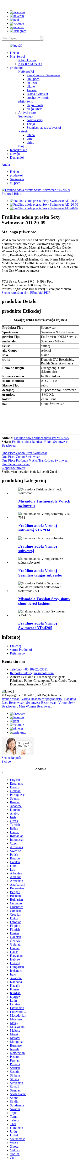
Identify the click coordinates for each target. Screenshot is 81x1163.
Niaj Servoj (17, 56)
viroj (30, 139)
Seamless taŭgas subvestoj (44, 127)
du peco (32, 82)
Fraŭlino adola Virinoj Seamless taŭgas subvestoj (40, 572)
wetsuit (23, 131)
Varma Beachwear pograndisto (42, 699)
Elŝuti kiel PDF (40, 292)
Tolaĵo (31, 124)
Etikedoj (15, 646)
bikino (31, 86)
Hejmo (14, 52)
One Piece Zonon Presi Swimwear (24, 453)
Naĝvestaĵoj (26, 71)
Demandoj (17, 157)
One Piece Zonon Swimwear (21, 456)
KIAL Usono (27, 60)
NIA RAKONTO (30, 64)
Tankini (32, 90)
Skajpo (6, 761)
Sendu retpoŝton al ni (16, 292)
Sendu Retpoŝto (12, 757)
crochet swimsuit (38, 97)
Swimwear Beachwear (41, 702)
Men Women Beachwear (35, 706)
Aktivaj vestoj (27, 112)
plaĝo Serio (25, 101)
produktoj (16, 67)
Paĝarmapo (17, 653)
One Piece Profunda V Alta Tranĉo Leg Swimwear (35, 460)
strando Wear (11, 699)
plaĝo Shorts (35, 105)
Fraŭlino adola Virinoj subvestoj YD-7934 (37, 527)
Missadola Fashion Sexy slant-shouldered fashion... (44, 601)
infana (31, 135)
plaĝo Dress (34, 109)
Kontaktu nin (18, 150)
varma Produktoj (21, 649)
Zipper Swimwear (13, 468)
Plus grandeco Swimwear (43, 75)
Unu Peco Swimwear (16, 464)
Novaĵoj (15, 154)
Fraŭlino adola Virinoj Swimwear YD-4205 (37, 625)
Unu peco (33, 79)
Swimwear (17, 179)
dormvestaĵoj (35, 120)
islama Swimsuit (37, 94)
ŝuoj (21, 146)
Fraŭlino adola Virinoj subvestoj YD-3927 (41, 438)
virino (30, 142)
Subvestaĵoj (25, 116)
